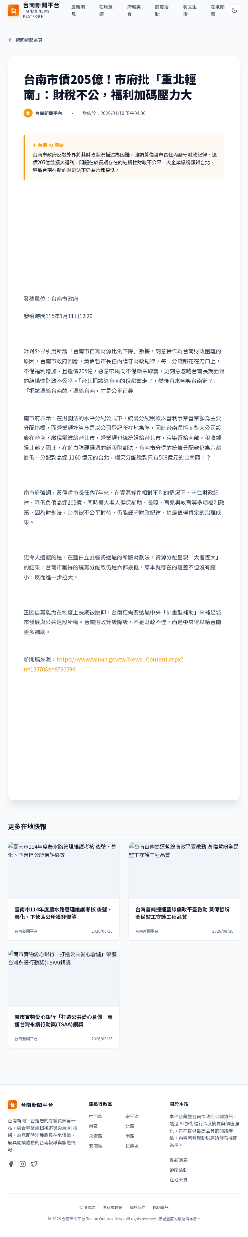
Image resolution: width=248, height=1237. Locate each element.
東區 (93, 1126)
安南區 (95, 1145)
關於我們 (137, 1207)
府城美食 (134, 10)
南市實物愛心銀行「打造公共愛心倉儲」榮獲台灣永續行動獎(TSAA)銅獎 (64, 1020)
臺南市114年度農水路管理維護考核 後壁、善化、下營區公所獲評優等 (63, 912)
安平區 (132, 1116)
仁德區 (132, 1145)
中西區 (95, 1116)
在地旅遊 (106, 10)
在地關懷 (217, 10)
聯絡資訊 (161, 1207)
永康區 (95, 1136)
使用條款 (87, 1207)
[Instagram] (22, 1165)
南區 (129, 1136)
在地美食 (179, 1179)
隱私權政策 (112, 1207)
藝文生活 (190, 10)
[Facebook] (11, 1165)
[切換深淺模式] (234, 10)
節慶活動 (162, 10)
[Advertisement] (124, 238)
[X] (34, 1165)
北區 (129, 1126)
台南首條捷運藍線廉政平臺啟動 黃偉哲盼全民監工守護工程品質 (182, 912)
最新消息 (78, 10)
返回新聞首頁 (29, 40)
